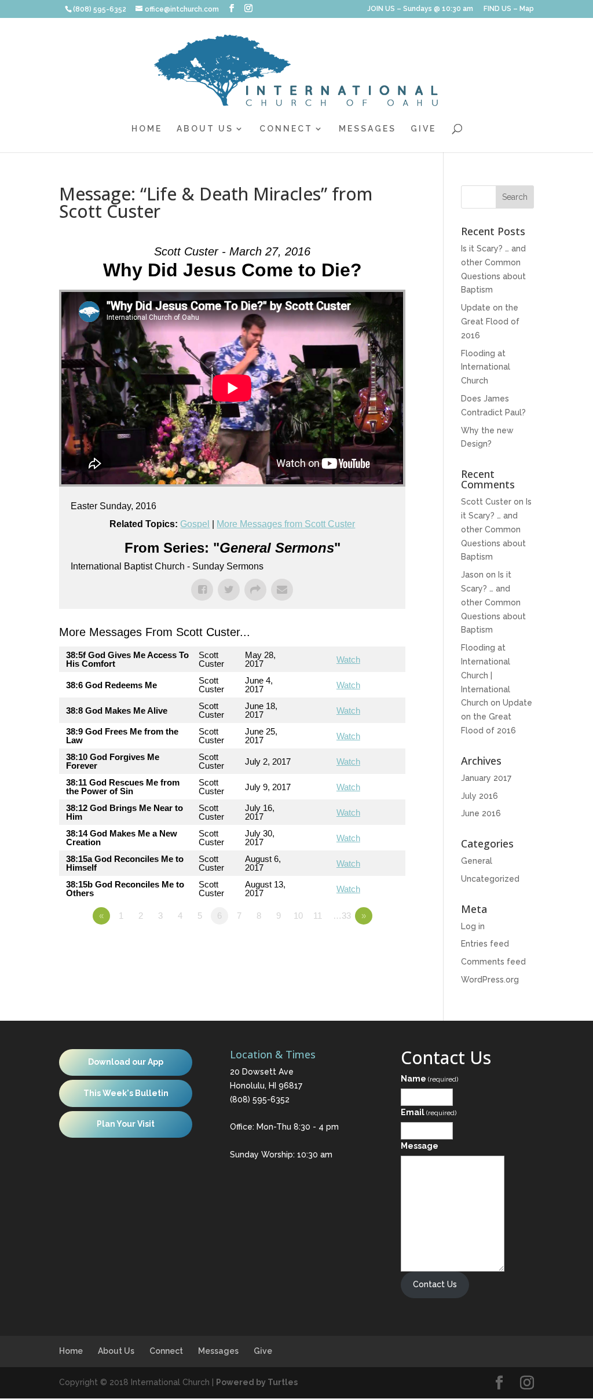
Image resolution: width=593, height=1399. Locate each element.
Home (146, 129)
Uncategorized (490, 878)
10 (298, 916)
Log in (473, 926)
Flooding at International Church (485, 367)
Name (429, 1078)
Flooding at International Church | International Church (485, 675)
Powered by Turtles (257, 1382)
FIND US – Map (509, 9)
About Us (205, 129)
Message (419, 1145)
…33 (342, 916)
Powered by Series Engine (362, 947)
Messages (367, 129)
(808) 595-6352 (260, 1099)
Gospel (195, 524)
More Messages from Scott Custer (286, 524)
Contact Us (435, 1284)
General (476, 860)
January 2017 (486, 778)
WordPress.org (490, 979)
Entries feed (485, 943)
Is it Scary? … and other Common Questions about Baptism (496, 529)
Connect (286, 129)
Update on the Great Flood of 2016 (490, 321)
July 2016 (479, 796)
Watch (348, 659)
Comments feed (493, 961)
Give (423, 129)
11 (317, 916)
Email (428, 1112)
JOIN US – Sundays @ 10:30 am (420, 9)
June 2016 (481, 813)
